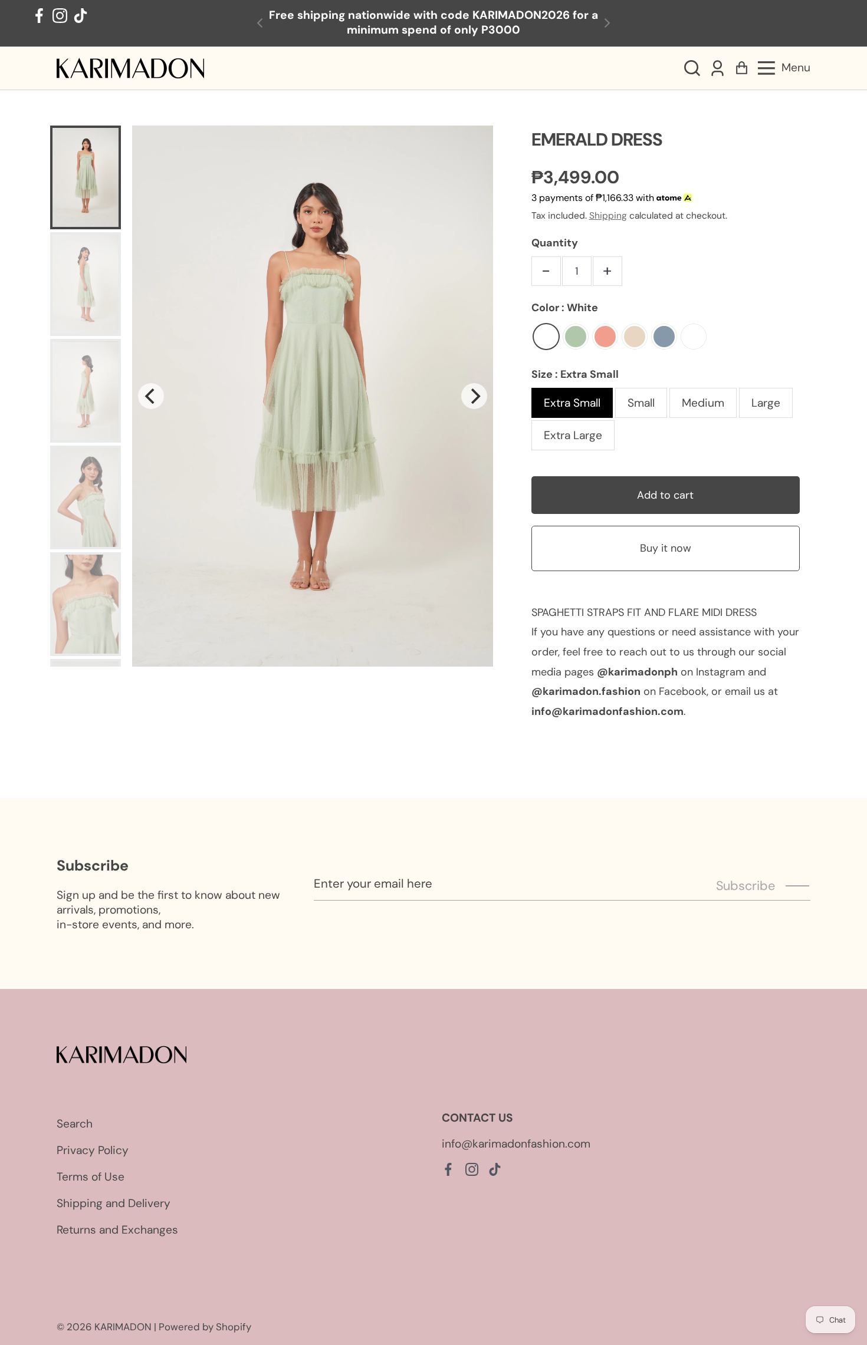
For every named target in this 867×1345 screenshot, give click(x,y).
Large (765, 402)
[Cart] (741, 68)
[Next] (474, 396)
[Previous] (151, 396)
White (546, 336)
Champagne (634, 336)
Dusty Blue (664, 336)
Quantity (554, 243)
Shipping (608, 216)
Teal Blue (693, 336)
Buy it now (665, 548)
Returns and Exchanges (117, 1229)
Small (641, 402)
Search (75, 1123)
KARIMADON (123, 1326)
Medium (703, 402)
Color (564, 308)
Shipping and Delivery (113, 1203)
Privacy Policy (93, 1150)
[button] (692, 68)
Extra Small (572, 402)
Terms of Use (90, 1176)
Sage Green (575, 336)
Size (575, 374)
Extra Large (573, 435)
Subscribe (745, 886)
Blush (605, 336)
